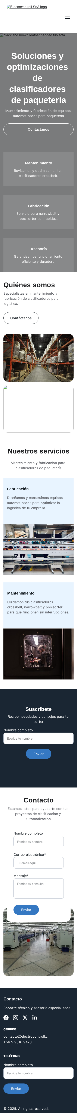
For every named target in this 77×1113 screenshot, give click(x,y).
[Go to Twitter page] (25, 1017)
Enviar (39, 754)
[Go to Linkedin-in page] (34, 1017)
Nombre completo (18, 730)
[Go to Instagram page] (15, 1017)
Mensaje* (20, 876)
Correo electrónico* (29, 854)
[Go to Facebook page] (6, 1017)
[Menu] (67, 17)
